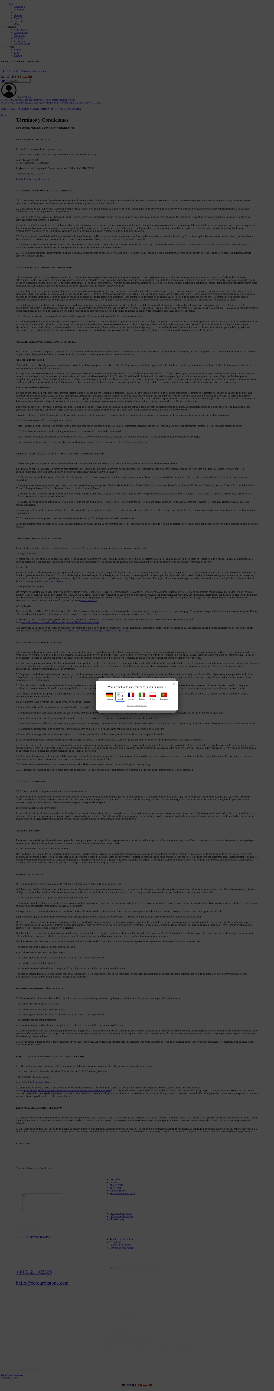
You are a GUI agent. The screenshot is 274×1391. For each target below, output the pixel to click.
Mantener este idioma (137, 705)
